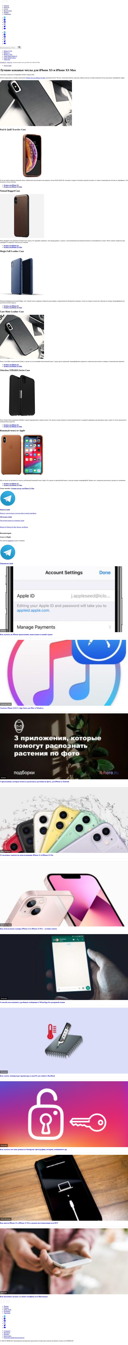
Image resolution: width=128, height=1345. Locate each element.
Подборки (3, 777)
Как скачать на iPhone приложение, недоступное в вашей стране (26, 634)
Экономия (7, 1313)
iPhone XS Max (11, 527)
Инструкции (8, 11)
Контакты (7, 1332)
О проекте (7, 1331)
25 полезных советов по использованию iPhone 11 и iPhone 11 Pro (26, 855)
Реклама (6, 1334)
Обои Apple (7, 1309)
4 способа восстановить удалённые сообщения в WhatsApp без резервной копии (32, 1002)
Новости (6, 7)
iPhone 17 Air (8, 51)
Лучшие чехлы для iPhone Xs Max (22, 488)
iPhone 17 (7, 53)
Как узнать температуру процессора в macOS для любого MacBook (27, 1076)
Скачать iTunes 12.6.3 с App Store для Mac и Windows (21, 708)
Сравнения (7, 14)
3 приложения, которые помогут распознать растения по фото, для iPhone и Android (34, 782)
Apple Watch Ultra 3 (10, 58)
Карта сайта (7, 1336)
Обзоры (6, 1308)
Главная (6, 5)
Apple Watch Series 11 (10, 56)
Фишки (6, 12)
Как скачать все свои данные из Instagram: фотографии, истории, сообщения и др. (33, 1149)
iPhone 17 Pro (8, 54)
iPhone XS (9, 62)
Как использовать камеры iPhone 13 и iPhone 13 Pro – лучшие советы (28, 929)
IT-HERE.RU (3, 62)
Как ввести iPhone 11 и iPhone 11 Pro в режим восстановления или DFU (29, 1223)
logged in (10, 540)
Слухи (6, 9)
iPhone (2, 851)
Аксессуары (7, 65)
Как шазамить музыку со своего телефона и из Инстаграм (24, 1297)
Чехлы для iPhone (22, 527)
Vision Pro (7, 59)
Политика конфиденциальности (14, 1337)
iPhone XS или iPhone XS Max (35, 78)
